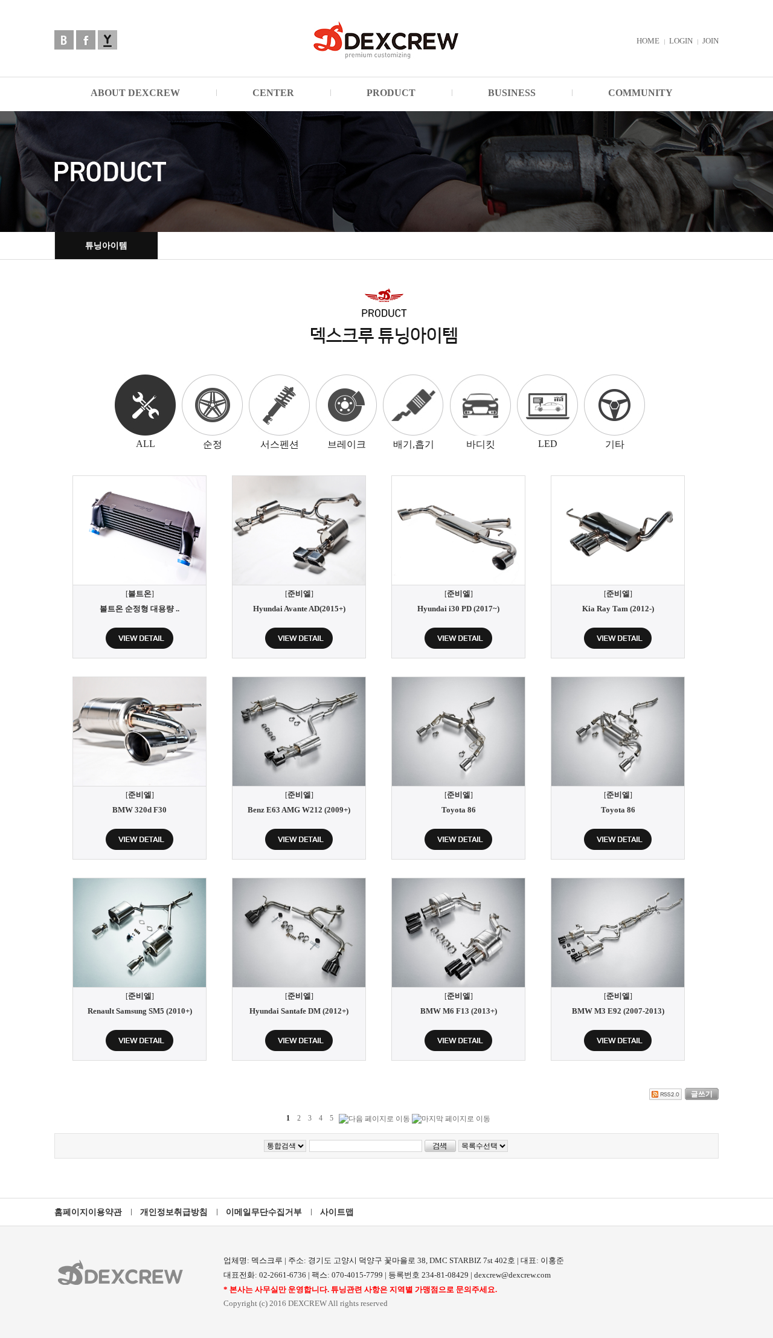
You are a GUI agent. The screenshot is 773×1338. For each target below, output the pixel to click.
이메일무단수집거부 (264, 1212)
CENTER (273, 93)
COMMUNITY (640, 93)
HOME (648, 40)
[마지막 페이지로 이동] (451, 1119)
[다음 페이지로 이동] (374, 1119)
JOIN (710, 40)
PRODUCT (391, 93)
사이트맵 (337, 1212)
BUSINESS (512, 93)
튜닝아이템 (106, 245)
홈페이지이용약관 (88, 1212)
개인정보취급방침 (174, 1212)
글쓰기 (702, 1094)
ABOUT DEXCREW (135, 93)
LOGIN (681, 40)
